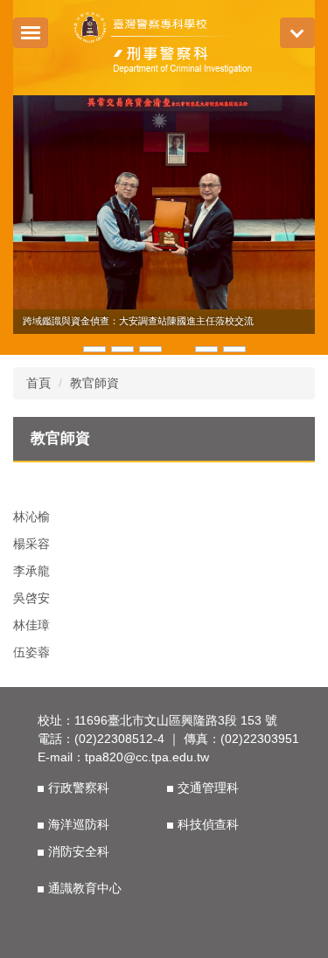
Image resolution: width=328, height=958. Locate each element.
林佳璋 (31, 625)
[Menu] (30, 32)
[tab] (94, 347)
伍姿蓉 (31, 652)
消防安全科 (78, 851)
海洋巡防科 (78, 824)
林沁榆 (31, 517)
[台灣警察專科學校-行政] (164, 45)
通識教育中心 (85, 888)
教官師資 (94, 383)
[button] (35, 224)
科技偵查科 (208, 824)
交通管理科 (208, 788)
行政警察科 (78, 788)
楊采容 (31, 544)
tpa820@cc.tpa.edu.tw (147, 757)
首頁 (38, 383)
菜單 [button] (297, 32)
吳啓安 (31, 598)
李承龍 (31, 571)
